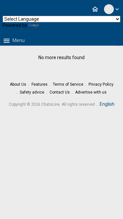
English (107, 104)
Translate (50, 25)
